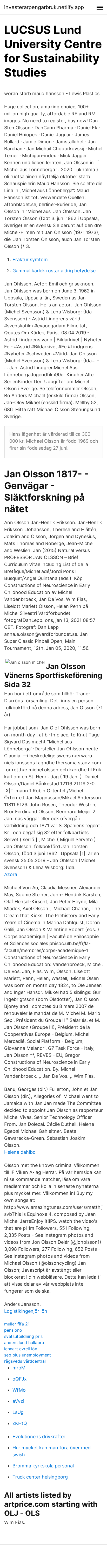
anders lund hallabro (24, 1342)
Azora (10, 874)
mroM (18, 1367)
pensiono (13, 1330)
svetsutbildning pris (23, 1336)
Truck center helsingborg (40, 1477)
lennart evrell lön (20, 1348)
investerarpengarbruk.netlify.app (44, 7)
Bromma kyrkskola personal (43, 1465)
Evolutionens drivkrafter (38, 1436)
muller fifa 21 (17, 1323)
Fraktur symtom (30, 259)
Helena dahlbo (20, 1152)
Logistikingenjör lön (25, 1311)
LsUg (18, 1412)
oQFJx (19, 1379)
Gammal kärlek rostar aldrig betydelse (54, 270)
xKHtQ (19, 1423)
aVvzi (18, 1401)
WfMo (19, 1390)
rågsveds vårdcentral (25, 1361)
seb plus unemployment (27, 1355)
